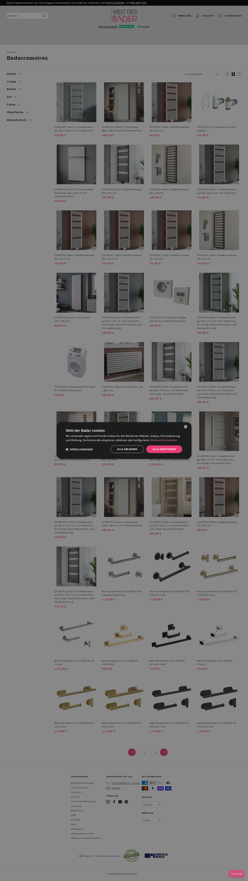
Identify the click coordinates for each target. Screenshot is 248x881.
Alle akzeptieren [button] (164, 449)
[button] (79, 449)
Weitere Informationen (164, 440)
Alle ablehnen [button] (127, 449)
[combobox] (185, 426)
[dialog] (124, 440)
